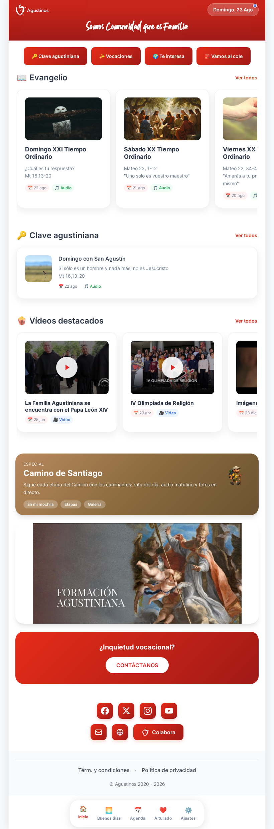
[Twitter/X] (126, 711)
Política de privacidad (169, 770)
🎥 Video (61, 419)
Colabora (163, 732)
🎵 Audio (63, 187)
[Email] (99, 732)
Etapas (70, 504)
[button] (137, 479)
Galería (95, 504)
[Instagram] (148, 711)
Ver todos (246, 77)
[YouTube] (169, 711)
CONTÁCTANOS (137, 665)
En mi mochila (40, 504)
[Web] (120, 732)
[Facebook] (105, 711)
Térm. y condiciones (104, 770)
